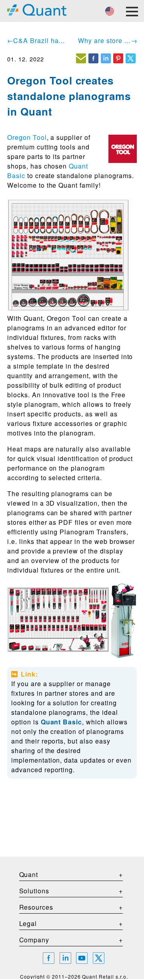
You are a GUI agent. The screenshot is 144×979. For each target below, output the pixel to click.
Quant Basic (61, 721)
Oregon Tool (27, 137)
